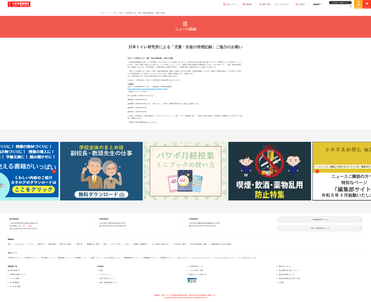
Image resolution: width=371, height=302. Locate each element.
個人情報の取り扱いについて (289, 270)
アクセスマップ (105, 274)
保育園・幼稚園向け (141, 244)
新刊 (9, 244)
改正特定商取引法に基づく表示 (289, 278)
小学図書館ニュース (149, 258)
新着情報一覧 (12, 266)
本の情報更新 (14, 282)
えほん (127, 244)
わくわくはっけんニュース (224, 258)
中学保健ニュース (47, 258)
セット (31, 244)
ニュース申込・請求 (196, 270)
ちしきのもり (19, 244)
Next (317, 171)
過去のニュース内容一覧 (197, 274)
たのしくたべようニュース (201, 258)
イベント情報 (112, 13)
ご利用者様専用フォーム (319, 219)
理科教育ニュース (166, 258)
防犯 (105, 244)
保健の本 (40, 244)
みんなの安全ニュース (112, 258)
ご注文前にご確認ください (340, 2)
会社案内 (100, 266)
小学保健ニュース (30, 258)
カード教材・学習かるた (160, 244)
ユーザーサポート (14, 270)
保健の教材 (52, 244)
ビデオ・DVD (115, 244)
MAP (30, 226)
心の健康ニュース (80, 258)
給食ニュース (95, 258)
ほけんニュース (182, 258)
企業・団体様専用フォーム (320, 228)
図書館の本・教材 (93, 244)
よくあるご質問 (15, 286)
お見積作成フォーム (196, 266)
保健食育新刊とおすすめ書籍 (221, 244)
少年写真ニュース (14, 258)
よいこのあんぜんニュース (247, 258)
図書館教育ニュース (131, 258)
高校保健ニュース (64, 258)
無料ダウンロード (285, 266)
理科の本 (80, 244)
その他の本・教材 (179, 244)
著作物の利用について (17, 274)
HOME (102, 13)
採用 (101, 270)
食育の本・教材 (66, 244)
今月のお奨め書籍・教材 (198, 244)
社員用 (281, 282)
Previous (54, 171)
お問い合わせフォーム (107, 278)
